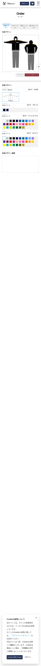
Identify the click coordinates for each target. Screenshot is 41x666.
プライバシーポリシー (20, 635)
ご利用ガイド (24, 3)
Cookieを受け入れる (15, 657)
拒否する (28, 657)
